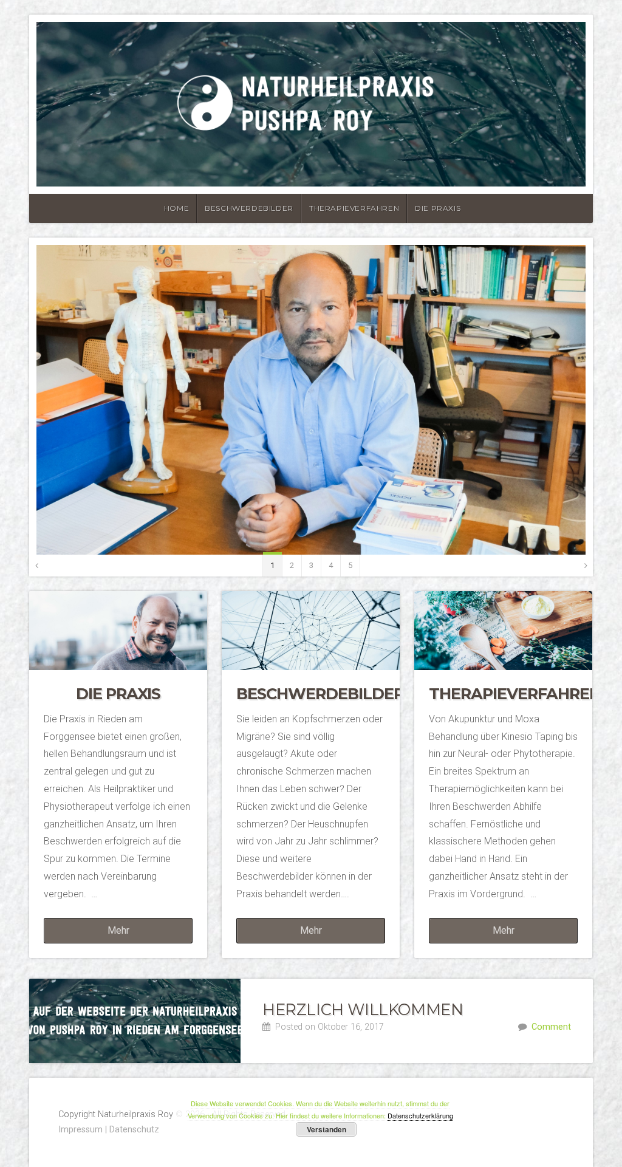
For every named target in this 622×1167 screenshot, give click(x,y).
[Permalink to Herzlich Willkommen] (135, 1021)
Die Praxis (437, 208)
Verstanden (326, 1129)
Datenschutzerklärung (420, 1115)
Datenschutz (134, 1129)
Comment (551, 1027)
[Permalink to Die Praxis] (118, 630)
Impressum (80, 1129)
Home (176, 208)
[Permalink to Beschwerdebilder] (311, 630)
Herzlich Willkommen (362, 1009)
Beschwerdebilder (249, 208)
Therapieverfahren (354, 208)
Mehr (118, 930)
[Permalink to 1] (311, 400)
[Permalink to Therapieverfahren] (503, 630)
